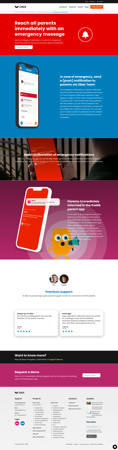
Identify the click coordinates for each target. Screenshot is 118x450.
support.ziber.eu (56, 359)
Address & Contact (58, 437)
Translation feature (58, 408)
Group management (41, 420)
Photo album (57, 420)
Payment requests (58, 433)
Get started (96, 7)
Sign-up (90, 436)
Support (92, 1)
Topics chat (56, 423)
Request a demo (90, 375)
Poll (54, 425)
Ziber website (37, 428)
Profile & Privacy (58, 435)
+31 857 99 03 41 (21, 415)
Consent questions (58, 429)
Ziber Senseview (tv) (39, 431)
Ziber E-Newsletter (38, 437)
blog (86, 7)
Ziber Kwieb (54, 403)
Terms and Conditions (96, 444)
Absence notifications (59, 418)
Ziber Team (36, 403)
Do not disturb (39, 410)
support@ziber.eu (20, 410)
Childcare (72, 403)
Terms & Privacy (84, 444)
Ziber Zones (38, 423)
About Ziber (69, 444)
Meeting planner (58, 431)
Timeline (55, 406)
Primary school (73, 406)
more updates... (91, 417)
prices (80, 7)
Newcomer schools (75, 409)
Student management (41, 418)
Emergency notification (60, 427)
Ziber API (35, 434)
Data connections (40, 425)
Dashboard (38, 408)
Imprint (76, 444)
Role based (38, 416)
